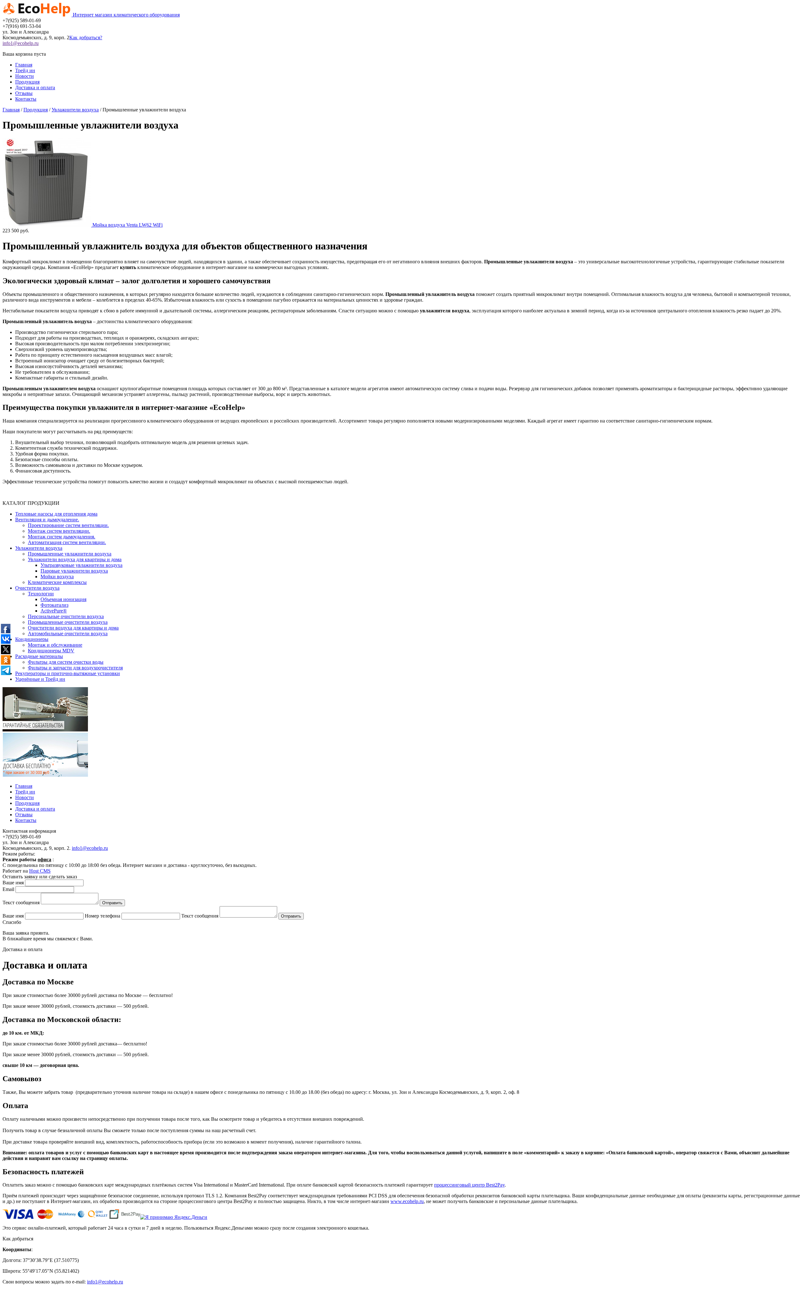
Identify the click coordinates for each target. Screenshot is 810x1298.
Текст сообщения (21, 902)
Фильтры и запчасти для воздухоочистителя (75, 667)
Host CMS (40, 871)
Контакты (25, 99)
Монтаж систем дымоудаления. (61, 536)
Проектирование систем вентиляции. (68, 525)
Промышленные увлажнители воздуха (69, 553)
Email (8, 889)
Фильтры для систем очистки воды (65, 662)
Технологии (41, 593)
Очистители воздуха (37, 588)
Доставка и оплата (35, 87)
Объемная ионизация (63, 599)
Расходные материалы (39, 656)
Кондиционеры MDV (51, 650)
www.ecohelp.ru (407, 1201)
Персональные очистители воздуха (66, 616)
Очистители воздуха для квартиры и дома (73, 627)
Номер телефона (102, 916)
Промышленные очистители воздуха (68, 622)
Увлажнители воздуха (38, 548)
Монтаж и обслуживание (55, 645)
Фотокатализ (54, 605)
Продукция (27, 82)
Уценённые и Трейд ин (40, 679)
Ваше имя (13, 882)
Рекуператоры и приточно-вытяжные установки (67, 673)
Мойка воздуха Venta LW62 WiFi (127, 225)
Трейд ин (25, 70)
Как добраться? (85, 37)
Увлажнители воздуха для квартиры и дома (75, 559)
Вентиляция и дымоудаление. (47, 519)
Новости (24, 76)
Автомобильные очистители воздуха (68, 633)
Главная (23, 64)
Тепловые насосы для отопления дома (56, 514)
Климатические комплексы (57, 582)
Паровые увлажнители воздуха (74, 571)
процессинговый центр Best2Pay (469, 1185)
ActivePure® (53, 610)
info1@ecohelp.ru (90, 848)
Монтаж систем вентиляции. (59, 531)
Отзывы (24, 93)
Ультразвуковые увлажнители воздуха (81, 565)
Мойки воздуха (57, 576)
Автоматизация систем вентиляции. (67, 542)
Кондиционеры (31, 639)
